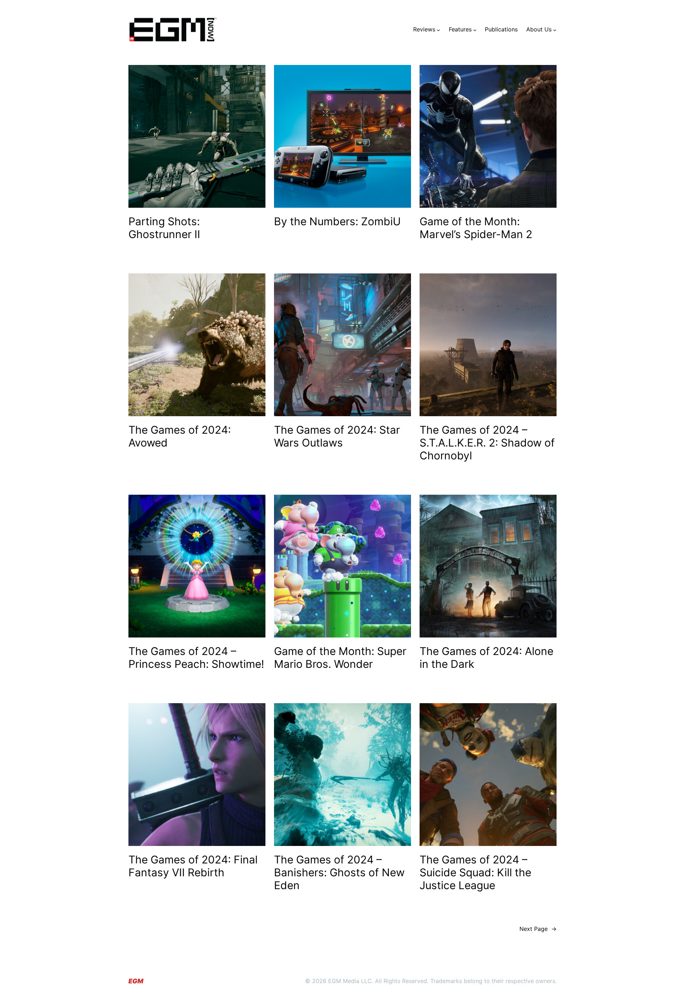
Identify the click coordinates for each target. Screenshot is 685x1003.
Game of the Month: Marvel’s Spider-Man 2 (476, 228)
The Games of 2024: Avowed (179, 436)
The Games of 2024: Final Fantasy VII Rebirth (193, 866)
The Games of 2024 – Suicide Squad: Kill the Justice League (475, 872)
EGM (135, 981)
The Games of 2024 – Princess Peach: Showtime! (196, 657)
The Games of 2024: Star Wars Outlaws (337, 436)
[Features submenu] (475, 29)
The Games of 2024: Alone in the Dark (486, 657)
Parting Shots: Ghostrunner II (164, 228)
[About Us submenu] (555, 29)
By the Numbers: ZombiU (337, 221)
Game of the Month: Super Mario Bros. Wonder (340, 657)
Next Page (538, 928)
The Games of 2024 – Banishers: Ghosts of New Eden (339, 872)
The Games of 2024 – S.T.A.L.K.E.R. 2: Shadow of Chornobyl (487, 442)
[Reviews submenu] (438, 29)
